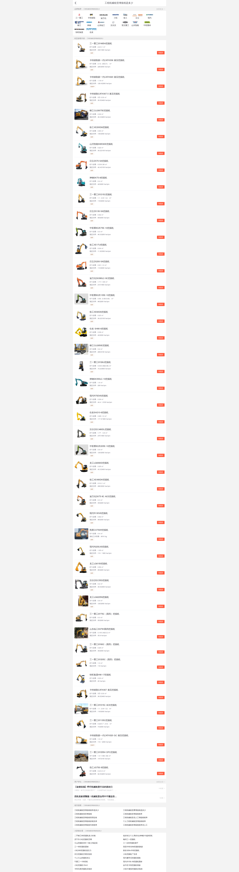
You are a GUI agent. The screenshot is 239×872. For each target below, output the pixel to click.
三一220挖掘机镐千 (130, 843)
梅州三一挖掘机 (129, 839)
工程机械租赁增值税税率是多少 (86, 810)
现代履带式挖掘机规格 (132, 857)
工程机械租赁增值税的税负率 (85, 821)
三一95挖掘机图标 (81, 846)
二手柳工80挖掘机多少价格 (85, 835)
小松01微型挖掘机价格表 (133, 869)
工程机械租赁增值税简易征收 (85, 817)
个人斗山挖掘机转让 (82, 857)
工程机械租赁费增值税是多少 (134, 810)
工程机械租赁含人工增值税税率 (135, 817)
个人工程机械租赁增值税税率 (134, 821)
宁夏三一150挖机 (81, 861)
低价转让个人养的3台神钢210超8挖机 (137, 835)
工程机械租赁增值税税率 (132, 814)
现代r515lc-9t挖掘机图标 (132, 861)
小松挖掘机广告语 (130, 854)
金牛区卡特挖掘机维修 (132, 865)
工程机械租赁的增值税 (83, 814)
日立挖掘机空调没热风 (83, 854)
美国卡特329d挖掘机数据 (133, 846)
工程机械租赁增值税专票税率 (85, 825)
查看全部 (159, 781)
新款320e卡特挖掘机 (131, 850)
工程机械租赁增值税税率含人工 (135, 825)
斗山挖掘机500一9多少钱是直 (86, 843)
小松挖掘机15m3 (81, 865)
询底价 (160, 53)
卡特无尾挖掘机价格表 (83, 869)
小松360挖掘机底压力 (82, 850)
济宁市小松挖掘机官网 (83, 839)
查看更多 (159, 9)
